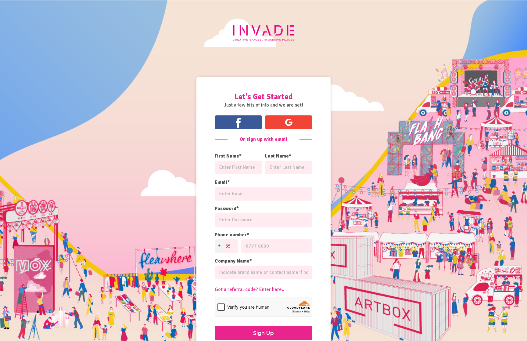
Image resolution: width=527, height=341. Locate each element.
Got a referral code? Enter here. (249, 289)
